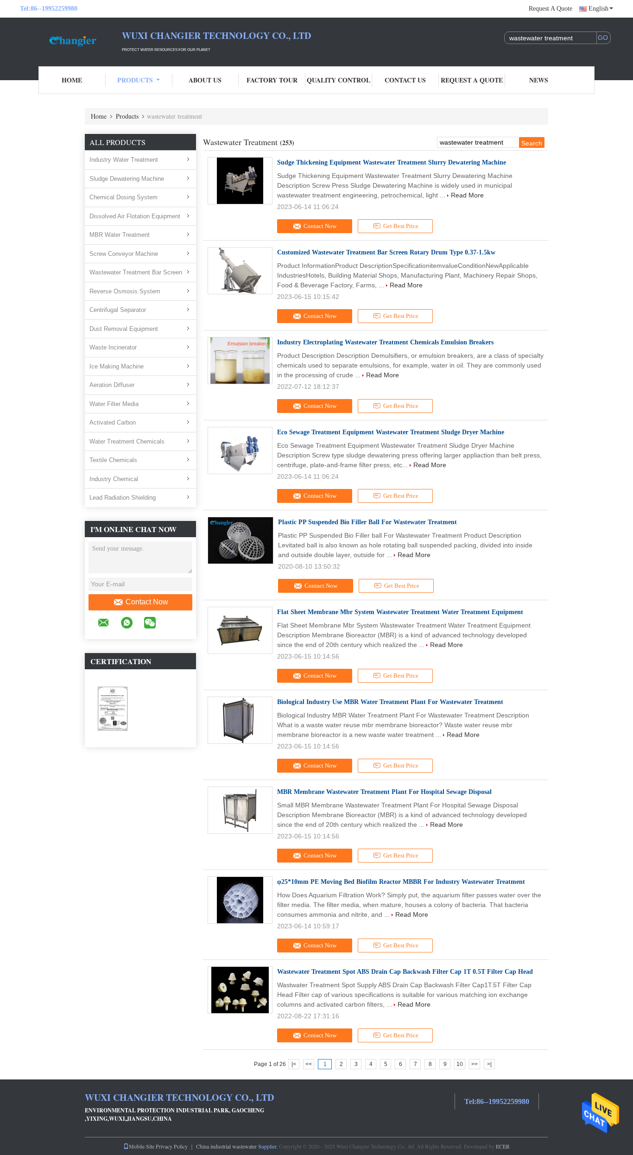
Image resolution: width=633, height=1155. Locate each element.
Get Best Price (400, 225)
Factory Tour (272, 80)
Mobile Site (141, 1146)
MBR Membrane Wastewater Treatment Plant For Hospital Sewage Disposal (384, 791)
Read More (467, 195)
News (538, 80)
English (598, 8)
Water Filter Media (114, 403)
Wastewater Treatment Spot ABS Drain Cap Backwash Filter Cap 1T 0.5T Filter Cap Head (405, 971)
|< (293, 1064)
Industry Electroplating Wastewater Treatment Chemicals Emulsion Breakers (385, 342)
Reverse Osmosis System (124, 291)
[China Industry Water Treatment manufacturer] (71, 41)
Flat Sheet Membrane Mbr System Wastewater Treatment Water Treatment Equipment (400, 612)
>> (474, 1064)
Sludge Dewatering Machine (126, 178)
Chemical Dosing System (123, 197)
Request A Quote (550, 8)
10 (459, 1064)
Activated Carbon (112, 422)
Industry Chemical (113, 479)
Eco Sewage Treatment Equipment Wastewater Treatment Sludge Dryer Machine (390, 432)
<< (308, 1064)
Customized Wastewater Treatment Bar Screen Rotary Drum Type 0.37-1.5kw (386, 252)
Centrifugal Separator (117, 309)
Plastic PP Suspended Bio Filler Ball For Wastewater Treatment (367, 522)
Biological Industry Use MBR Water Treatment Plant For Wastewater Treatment (390, 701)
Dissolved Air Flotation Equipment (134, 216)
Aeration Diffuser (111, 384)
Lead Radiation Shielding (122, 497)
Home (72, 80)
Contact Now (147, 602)
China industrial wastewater (226, 1146)
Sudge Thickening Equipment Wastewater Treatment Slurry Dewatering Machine (391, 162)
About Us (205, 80)
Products (135, 80)
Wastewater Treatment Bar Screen (135, 272)
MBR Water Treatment (119, 234)
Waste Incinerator (113, 347)
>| (489, 1064)
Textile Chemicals (113, 460)
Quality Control (338, 80)
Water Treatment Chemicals (127, 441)
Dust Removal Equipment (123, 328)
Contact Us (405, 80)
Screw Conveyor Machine (123, 253)
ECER (503, 1146)
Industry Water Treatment (123, 159)
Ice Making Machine (116, 366)
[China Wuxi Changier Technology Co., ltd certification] (112, 707)
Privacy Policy (172, 1146)
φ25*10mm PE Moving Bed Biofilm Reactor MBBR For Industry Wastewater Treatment (401, 881)
